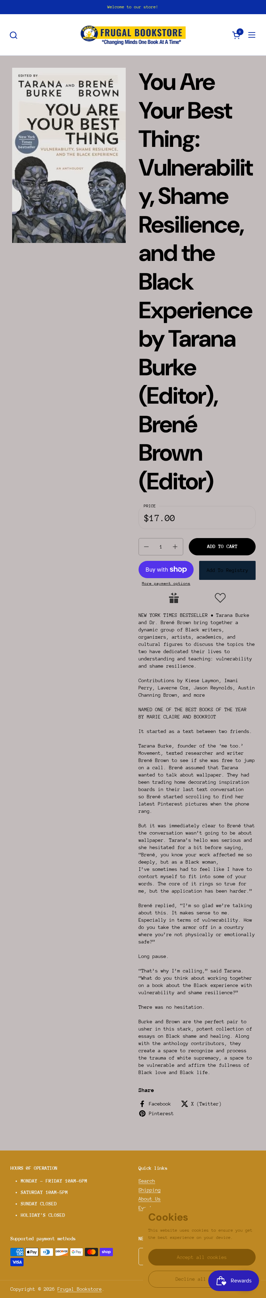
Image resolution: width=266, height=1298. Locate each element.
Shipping (150, 1190)
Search (147, 1181)
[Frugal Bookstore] (133, 35)
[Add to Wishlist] (220, 598)
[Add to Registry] (174, 598)
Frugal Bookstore (79, 1289)
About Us (150, 1199)
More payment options (166, 583)
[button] (13, 35)
